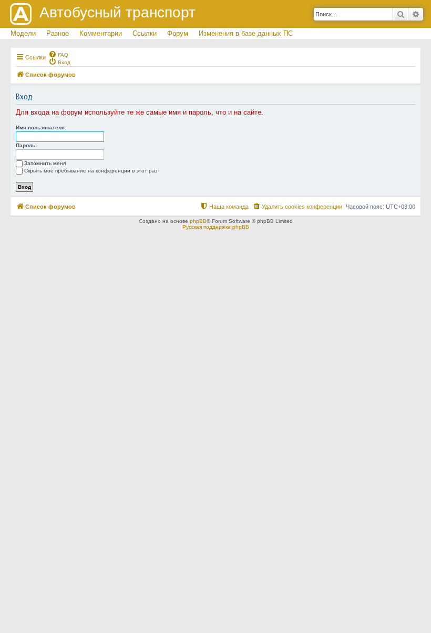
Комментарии (100, 33)
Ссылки (144, 33)
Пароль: (26, 145)
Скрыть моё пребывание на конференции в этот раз (91, 170)
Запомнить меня (45, 163)
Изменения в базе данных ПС (246, 33)
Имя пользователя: (41, 127)
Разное (57, 33)
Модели (23, 33)
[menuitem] (58, 54)
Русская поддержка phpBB (215, 227)
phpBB (198, 221)
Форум (177, 33)
